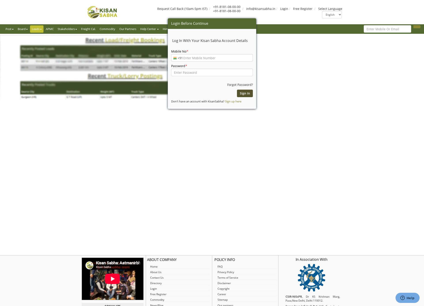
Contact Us (157, 278)
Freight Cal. (88, 29)
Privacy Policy (226, 272)
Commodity (107, 29)
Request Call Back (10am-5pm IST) (182, 9)
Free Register (302, 9)
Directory (156, 283)
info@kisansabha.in (260, 9)
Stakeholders (66, 29)
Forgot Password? (240, 85)
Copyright (223, 289)
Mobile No (179, 51)
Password (179, 66)
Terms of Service (228, 278)
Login (284, 9)
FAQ (220, 266)
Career (222, 294)
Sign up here (233, 101)
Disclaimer (224, 283)
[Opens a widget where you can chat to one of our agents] (407, 298)
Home (154, 266)
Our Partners (127, 29)
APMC (50, 29)
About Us (155, 272)
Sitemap (223, 300)
